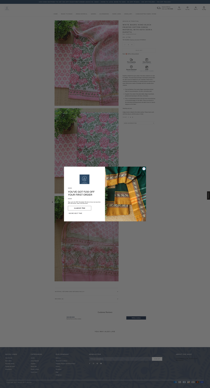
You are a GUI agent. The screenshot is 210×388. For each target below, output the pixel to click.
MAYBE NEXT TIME (75, 213)
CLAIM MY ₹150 (79, 208)
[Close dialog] (143, 168)
